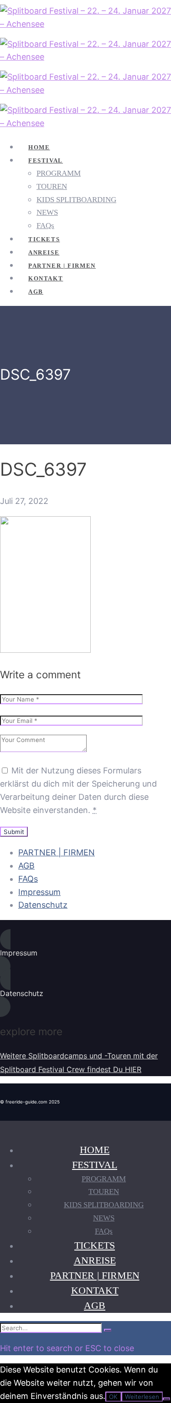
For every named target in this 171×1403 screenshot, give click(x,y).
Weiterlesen (142, 1396)
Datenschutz (42, 905)
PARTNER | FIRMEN (56, 852)
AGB (26, 865)
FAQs (28, 879)
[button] (85, 953)
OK (113, 1396)
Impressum (39, 892)
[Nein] (166, 1399)
